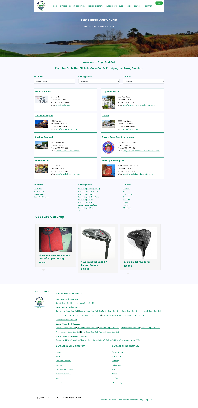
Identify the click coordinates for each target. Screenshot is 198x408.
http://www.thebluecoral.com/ (68, 174)
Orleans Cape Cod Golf (150, 328)
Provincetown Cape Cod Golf (68, 332)
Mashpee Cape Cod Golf (112, 315)
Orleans (126, 197)
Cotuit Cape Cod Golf (130, 311)
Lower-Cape (39, 194)
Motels (58, 356)
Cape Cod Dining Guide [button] (114, 6)
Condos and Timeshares (66, 369)
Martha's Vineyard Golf (82, 340)
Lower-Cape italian (86, 202)
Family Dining (117, 352)
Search (159, 3)
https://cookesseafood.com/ (68, 151)
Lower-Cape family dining (89, 189)
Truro (125, 191)
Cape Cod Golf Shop (134, 6)
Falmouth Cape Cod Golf (151, 311)
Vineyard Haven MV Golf (131, 340)
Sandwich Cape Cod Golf (66, 320)
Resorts (59, 382)
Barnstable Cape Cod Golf (67, 311)
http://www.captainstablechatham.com (139, 105)
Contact (148, 6)
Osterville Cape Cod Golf (134, 315)
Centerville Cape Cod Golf (109, 311)
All (79, 210)
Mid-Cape (38, 189)
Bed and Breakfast (63, 361)
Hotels (58, 352)
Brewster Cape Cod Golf (66, 328)
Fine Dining (116, 356)
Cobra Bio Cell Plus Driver (137, 261)
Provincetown (128, 194)
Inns (57, 378)
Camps (59, 365)
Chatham (127, 208)
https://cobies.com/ (131, 129)
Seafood (115, 378)
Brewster (126, 202)
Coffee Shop (117, 365)
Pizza (114, 369)
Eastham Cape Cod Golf (109, 328)
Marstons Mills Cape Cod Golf (89, 315)
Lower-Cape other (86, 208)
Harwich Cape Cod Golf (130, 328)
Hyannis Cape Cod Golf (65, 315)
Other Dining (117, 382)
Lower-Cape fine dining (88, 191)
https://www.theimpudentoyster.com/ (138, 174)
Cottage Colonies (63, 374)
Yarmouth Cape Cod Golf (86, 303)
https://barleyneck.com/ (66, 105)
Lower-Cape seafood (87, 205)
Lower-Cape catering (87, 194)
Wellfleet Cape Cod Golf (109, 332)
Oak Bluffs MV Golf (113, 340)
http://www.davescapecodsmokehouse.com (141, 151)
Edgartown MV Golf (64, 340)
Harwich (126, 205)
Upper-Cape (39, 191)
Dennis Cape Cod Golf (65, 303)
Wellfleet (126, 189)
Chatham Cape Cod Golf (87, 328)
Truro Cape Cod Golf (89, 332)
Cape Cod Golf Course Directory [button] (72, 6)
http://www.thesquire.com (66, 129)
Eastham (126, 200)
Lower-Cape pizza (85, 200)
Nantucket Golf (99, 340)
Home (55, 6)
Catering (115, 361)
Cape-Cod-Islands (41, 197)
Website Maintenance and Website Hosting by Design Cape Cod (127, 400)
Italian (114, 374)
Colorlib (59, 400)
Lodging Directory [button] (95, 6)
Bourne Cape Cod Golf (88, 311)
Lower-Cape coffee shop (88, 197)
